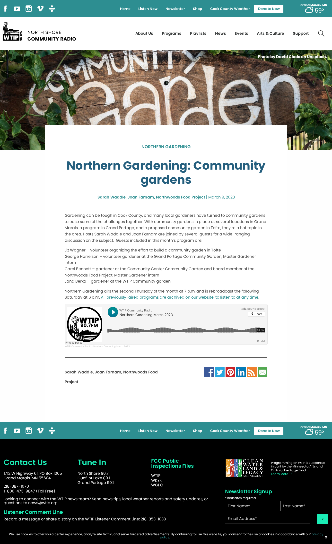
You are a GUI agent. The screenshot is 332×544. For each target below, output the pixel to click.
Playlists (198, 33)
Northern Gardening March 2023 (111, 346)
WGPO (157, 485)
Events (241, 33)
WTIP (155, 475)
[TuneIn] (52, 8)
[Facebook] (5, 8)
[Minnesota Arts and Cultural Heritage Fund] (244, 468)
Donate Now (269, 8)
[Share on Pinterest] (230, 372)
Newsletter (175, 8)
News (220, 33)
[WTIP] (41, 30)
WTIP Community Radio (78, 346)
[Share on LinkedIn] (241, 372)
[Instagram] (28, 8)
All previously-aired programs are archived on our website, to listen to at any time (179, 297)
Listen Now (147, 8)
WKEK (156, 480)
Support (301, 33)
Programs (171, 33)
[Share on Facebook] (209, 372)
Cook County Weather (230, 8)
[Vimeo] (40, 8)
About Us (144, 33)
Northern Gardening (166, 147)
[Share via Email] (262, 372)
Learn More (280, 474)
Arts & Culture (270, 33)
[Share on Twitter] (220, 372)
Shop (197, 8)
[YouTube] (17, 8)
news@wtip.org (43, 503)
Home (125, 8)
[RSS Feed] (252, 372)
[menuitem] (125, 8)
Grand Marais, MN (313, 5)
